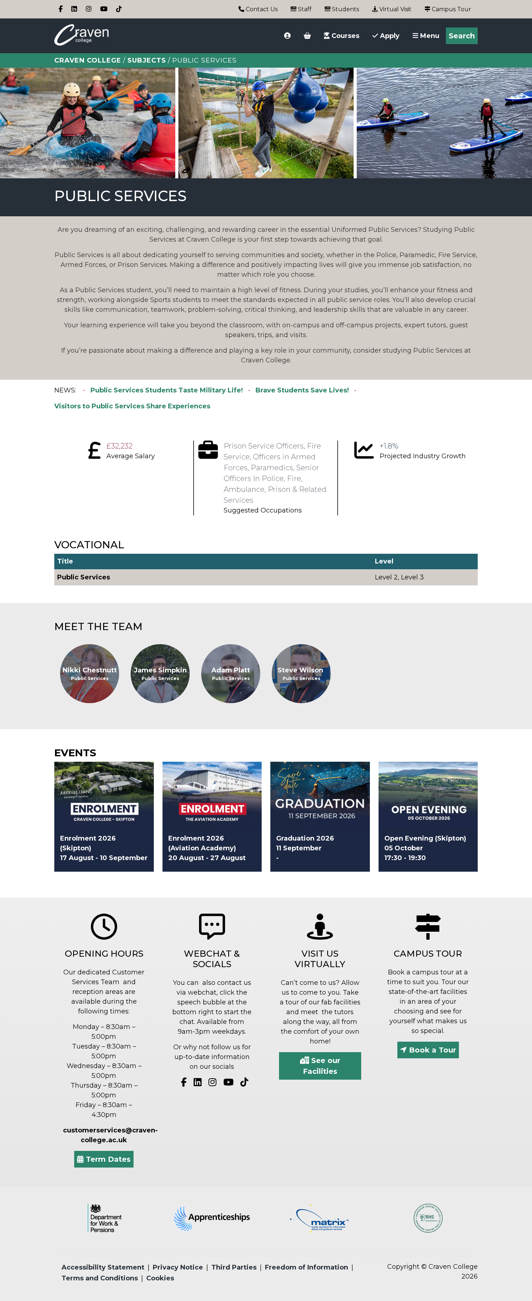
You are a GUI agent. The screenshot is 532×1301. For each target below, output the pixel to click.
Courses (344, 36)
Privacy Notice (178, 1267)
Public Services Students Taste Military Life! (166, 390)
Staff (304, 9)
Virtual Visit (394, 9)
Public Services (83, 577)
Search (462, 35)
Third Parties (234, 1267)
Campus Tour (450, 9)
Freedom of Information (306, 1267)
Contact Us (261, 9)
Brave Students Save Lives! (302, 390)
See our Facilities (321, 1066)
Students (344, 9)
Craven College (87, 60)
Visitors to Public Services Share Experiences (132, 406)
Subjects (146, 60)
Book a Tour (431, 1050)
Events (75, 753)
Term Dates (107, 1159)
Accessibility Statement (103, 1267)
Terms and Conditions (100, 1278)
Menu (428, 36)
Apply (389, 36)
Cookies (160, 1278)
